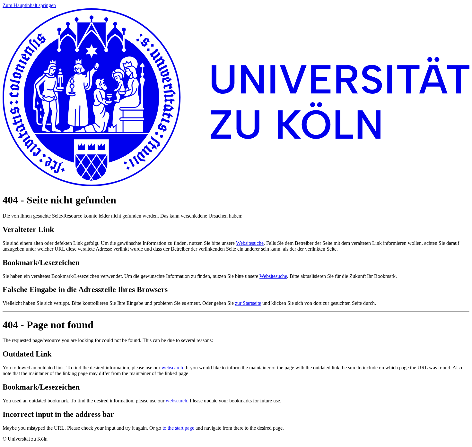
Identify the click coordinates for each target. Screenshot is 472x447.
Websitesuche (250, 243)
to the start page (178, 428)
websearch (172, 367)
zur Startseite (248, 303)
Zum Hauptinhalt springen (29, 5)
